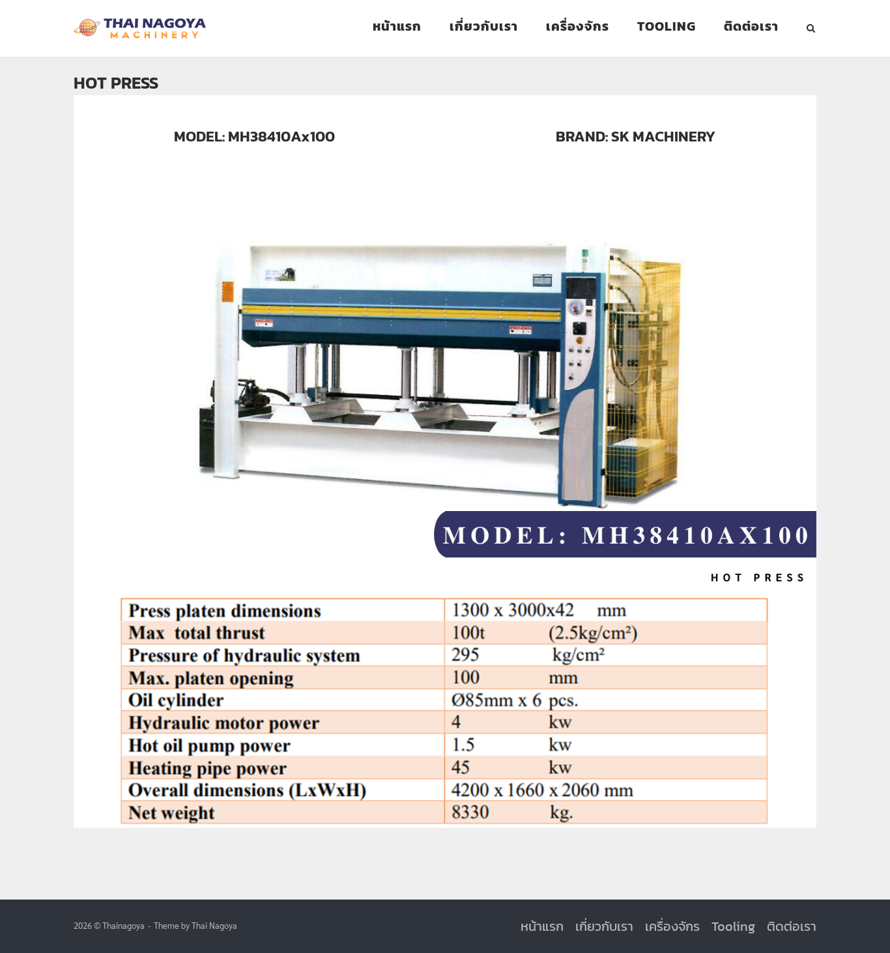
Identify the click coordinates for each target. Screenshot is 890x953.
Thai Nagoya (214, 925)
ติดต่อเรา (751, 26)
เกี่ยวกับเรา (484, 26)
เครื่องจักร (577, 26)
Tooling (666, 26)
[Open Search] (810, 29)
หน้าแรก (397, 26)
